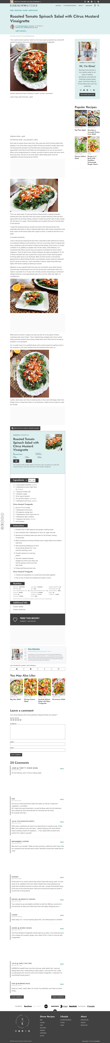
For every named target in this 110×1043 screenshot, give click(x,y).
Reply (62, 768)
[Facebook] (91, 1)
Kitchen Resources (70, 5)
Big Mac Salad (15, 699)
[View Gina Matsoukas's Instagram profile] (25, 659)
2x (30, 480)
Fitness (62, 1022)
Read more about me (87, 94)
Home (12, 10)
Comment (13, 723)
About (81, 5)
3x (34, 480)
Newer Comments (58, 997)
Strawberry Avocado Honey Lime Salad (94, 132)
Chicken (42, 1022)
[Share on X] (2, 517)
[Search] (98, 5)
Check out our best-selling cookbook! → (27, 1)
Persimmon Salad (58, 699)
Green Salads (33, 10)
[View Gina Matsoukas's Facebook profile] (25, 649)
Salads (25, 10)
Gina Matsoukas (22, 26)
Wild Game (43, 1027)
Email (12, 747)
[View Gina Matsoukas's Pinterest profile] (25, 656)
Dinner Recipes (47, 1016)
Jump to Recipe (20, 31)
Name (12, 742)
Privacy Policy (85, 1041)
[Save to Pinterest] (2, 521)
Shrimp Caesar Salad (29, 700)
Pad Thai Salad (80, 130)
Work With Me (84, 1019)
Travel (62, 1025)
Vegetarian (43, 1032)
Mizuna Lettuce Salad (80, 157)
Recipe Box (18, 10)
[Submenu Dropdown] (61, 5)
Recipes (58, 5)
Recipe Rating (14, 718)
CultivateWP (97, 1041)
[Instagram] (85, 1)
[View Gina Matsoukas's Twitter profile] (25, 653)
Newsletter (84, 1025)
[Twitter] (95, 1)
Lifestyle (64, 1016)
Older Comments (17, 997)
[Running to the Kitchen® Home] (23, 6)
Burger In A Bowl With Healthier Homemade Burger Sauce (93, 160)
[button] (29, 26)
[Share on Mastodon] (2, 528)
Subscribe (89, 5)
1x (26, 480)
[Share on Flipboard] (2, 524)
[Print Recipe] (29, 461)
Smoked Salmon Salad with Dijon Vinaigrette (44, 701)
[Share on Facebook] (2, 514)
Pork (41, 1025)
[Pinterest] (98, 1)
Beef (41, 1019)
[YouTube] (88, 1)
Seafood (42, 1030)
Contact (83, 1022)
